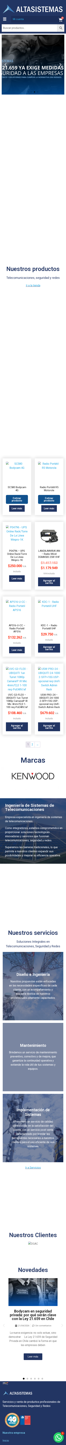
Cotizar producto (17, 499)
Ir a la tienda (33, 285)
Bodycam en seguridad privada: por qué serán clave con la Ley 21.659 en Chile (33, 1315)
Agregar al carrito (49, 581)
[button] (4, 19)
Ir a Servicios (33, 1167)
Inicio (6, 1440)
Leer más (17, 508)
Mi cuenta (18, 19)
